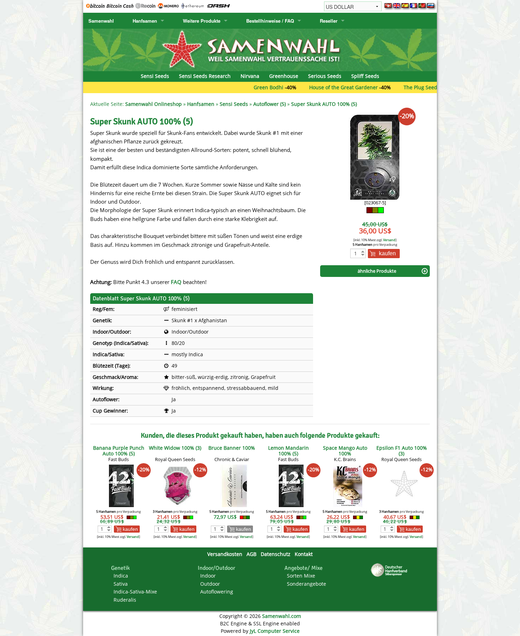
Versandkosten (224, 554)
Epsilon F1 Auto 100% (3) (401, 450)
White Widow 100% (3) (175, 447)
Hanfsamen (145, 20)
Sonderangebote (306, 583)
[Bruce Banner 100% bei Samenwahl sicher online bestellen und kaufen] (234, 485)
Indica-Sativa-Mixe (135, 591)
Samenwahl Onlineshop (153, 104)
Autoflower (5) (269, 104)
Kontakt (304, 554)
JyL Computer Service (275, 631)
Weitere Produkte (201, 20)
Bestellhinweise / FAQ (270, 20)
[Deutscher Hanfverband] (390, 569)
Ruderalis (125, 599)
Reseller (328, 20)
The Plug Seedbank (406, 87)
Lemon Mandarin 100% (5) (288, 450)
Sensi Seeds (155, 76)
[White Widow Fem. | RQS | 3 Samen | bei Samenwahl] (177, 485)
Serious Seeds (324, 76)
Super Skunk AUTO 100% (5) (324, 104)
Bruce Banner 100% (231, 447)
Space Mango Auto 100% (345, 450)
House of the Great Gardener (323, 87)
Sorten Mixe (301, 575)
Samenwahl (101, 20)
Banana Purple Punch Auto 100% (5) (118, 450)
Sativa (121, 583)
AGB (251, 554)
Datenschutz (275, 554)
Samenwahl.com (281, 616)
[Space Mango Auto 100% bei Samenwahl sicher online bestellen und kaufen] (347, 485)
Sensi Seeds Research (205, 76)
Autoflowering (216, 591)
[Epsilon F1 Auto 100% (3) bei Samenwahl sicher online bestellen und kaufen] (404, 485)
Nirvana (250, 76)
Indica (121, 575)
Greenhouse (283, 76)
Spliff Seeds (365, 76)
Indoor (208, 575)
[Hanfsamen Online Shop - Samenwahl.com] (260, 49)
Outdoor (210, 583)
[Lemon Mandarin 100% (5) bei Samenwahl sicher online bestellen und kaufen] (291, 485)
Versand (389, 240)
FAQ (176, 281)
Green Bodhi (249, 87)
